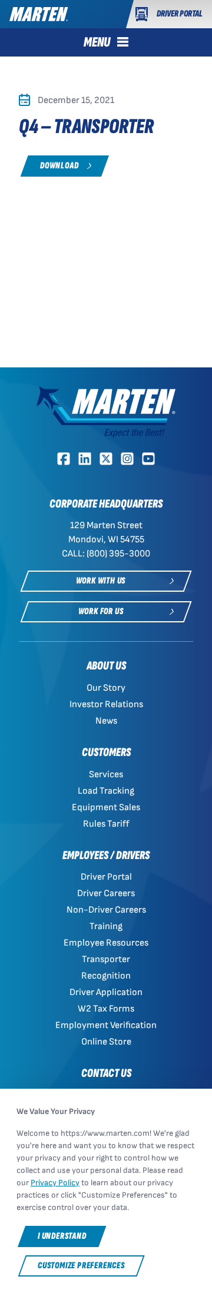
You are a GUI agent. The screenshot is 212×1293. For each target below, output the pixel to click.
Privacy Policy (55, 1183)
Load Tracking (106, 791)
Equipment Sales (106, 807)
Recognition (106, 976)
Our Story (106, 688)
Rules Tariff (106, 824)
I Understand (62, 1236)
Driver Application (106, 992)
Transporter (106, 959)
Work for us (101, 611)
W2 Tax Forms (106, 1008)
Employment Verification (106, 1025)
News (106, 721)
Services (106, 774)
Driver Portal (106, 877)
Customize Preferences (81, 1265)
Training (106, 926)
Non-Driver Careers (106, 910)
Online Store (106, 1041)
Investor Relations (106, 704)
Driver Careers (106, 893)
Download (59, 165)
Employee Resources (106, 943)
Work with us (101, 580)
